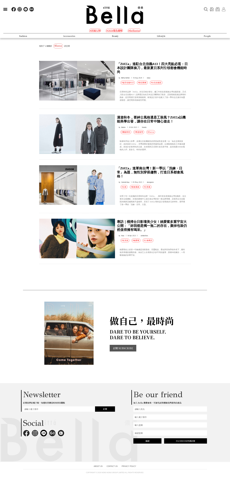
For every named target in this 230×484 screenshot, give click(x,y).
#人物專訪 (148, 240)
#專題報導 (139, 132)
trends (144, 127)
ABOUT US (98, 466)
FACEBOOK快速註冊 (185, 440)
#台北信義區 (156, 83)
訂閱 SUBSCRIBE (123, 348)
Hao (122, 236)
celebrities (144, 236)
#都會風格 (135, 187)
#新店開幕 (142, 83)
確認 (147, 440)
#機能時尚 (126, 132)
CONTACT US (112, 466)
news (148, 78)
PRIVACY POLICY (129, 466)
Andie (123, 127)
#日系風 (147, 187)
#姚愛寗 (136, 240)
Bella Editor (125, 78)
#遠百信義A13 (128, 83)
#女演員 (125, 240)
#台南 (124, 187)
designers (150, 182)
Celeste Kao (125, 182)
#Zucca (150, 132)
